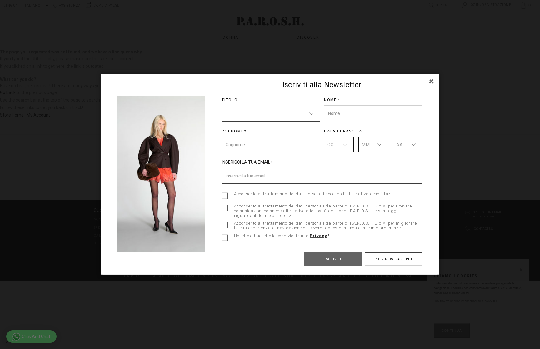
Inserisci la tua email (246, 161)
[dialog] (270, 174)
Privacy (318, 235)
